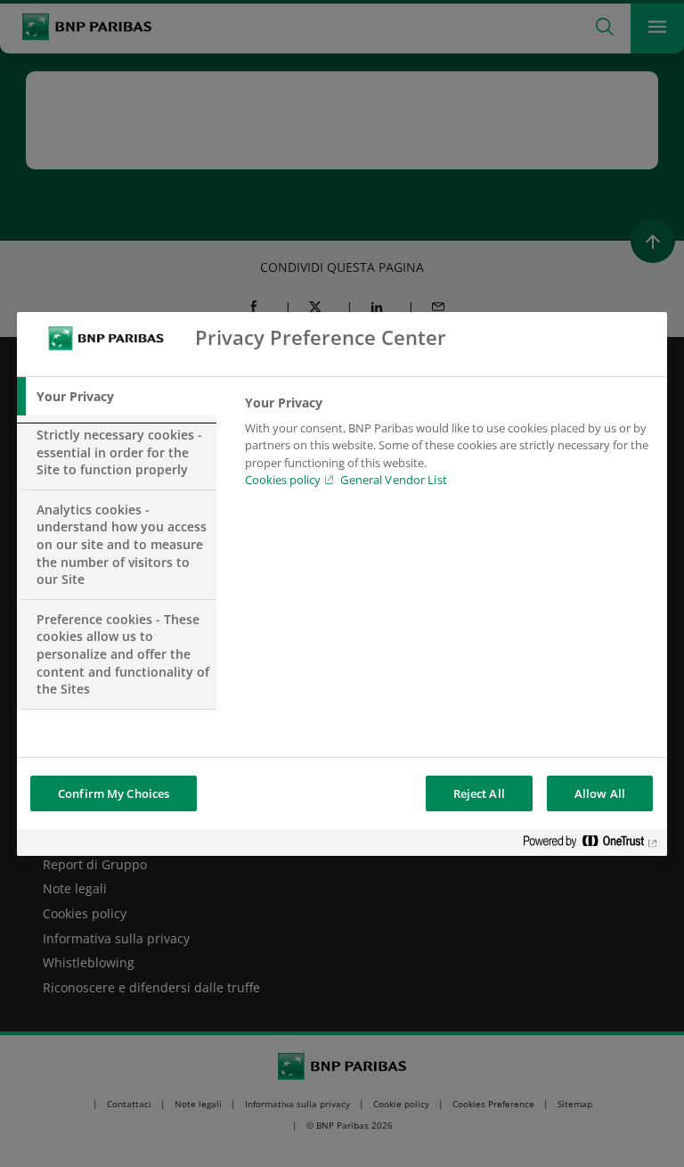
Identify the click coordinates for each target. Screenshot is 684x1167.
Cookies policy (283, 480)
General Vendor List (393, 480)
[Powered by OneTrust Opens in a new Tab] (590, 845)
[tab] (116, 396)
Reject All (479, 793)
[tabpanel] (448, 446)
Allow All (599, 793)
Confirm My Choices (113, 793)
